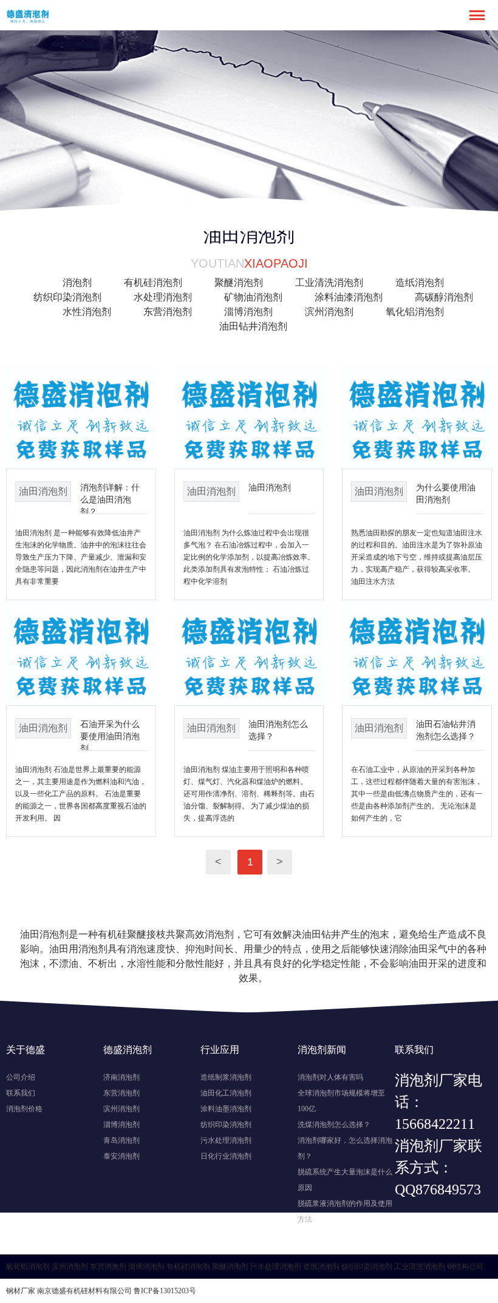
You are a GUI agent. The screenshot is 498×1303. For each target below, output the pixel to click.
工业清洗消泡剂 (329, 282)
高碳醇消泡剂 (444, 297)
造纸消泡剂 (419, 282)
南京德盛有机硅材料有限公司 (84, 1291)
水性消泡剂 (87, 311)
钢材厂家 (20, 1291)
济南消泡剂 (121, 1077)
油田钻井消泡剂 (253, 326)
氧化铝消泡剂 (415, 311)
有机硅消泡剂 (153, 282)
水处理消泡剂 (163, 297)
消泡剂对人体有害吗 (330, 1077)
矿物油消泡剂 (253, 297)
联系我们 (20, 1093)
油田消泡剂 (269, 487)
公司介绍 (20, 1077)
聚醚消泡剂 (238, 282)
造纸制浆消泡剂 (225, 1077)
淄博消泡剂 (248, 311)
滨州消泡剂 (329, 311)
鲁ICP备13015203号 (165, 1291)
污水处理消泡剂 (225, 1140)
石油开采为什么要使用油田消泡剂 (110, 736)
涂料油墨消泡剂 (225, 1109)
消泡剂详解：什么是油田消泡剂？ (110, 499)
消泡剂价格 (24, 1109)
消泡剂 (77, 282)
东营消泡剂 (167, 311)
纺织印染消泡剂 (67, 297)
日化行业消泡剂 (225, 1156)
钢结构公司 (465, 1266)
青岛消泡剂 (121, 1140)
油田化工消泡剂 (225, 1093)
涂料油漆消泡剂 (349, 297)
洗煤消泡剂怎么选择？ (334, 1124)
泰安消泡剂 (121, 1156)
